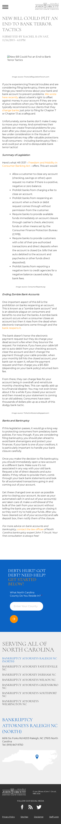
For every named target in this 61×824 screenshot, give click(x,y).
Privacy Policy (8, 817)
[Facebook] (22, 807)
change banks (10, 110)
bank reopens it (11, 328)
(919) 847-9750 (15, 744)
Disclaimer (39, 817)
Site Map (24, 817)
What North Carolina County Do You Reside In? (26, 594)
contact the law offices (30, 529)
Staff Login (54, 817)
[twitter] (39, 807)
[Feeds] (30, 807)
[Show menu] (5, 6)
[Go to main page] (47, 6)
